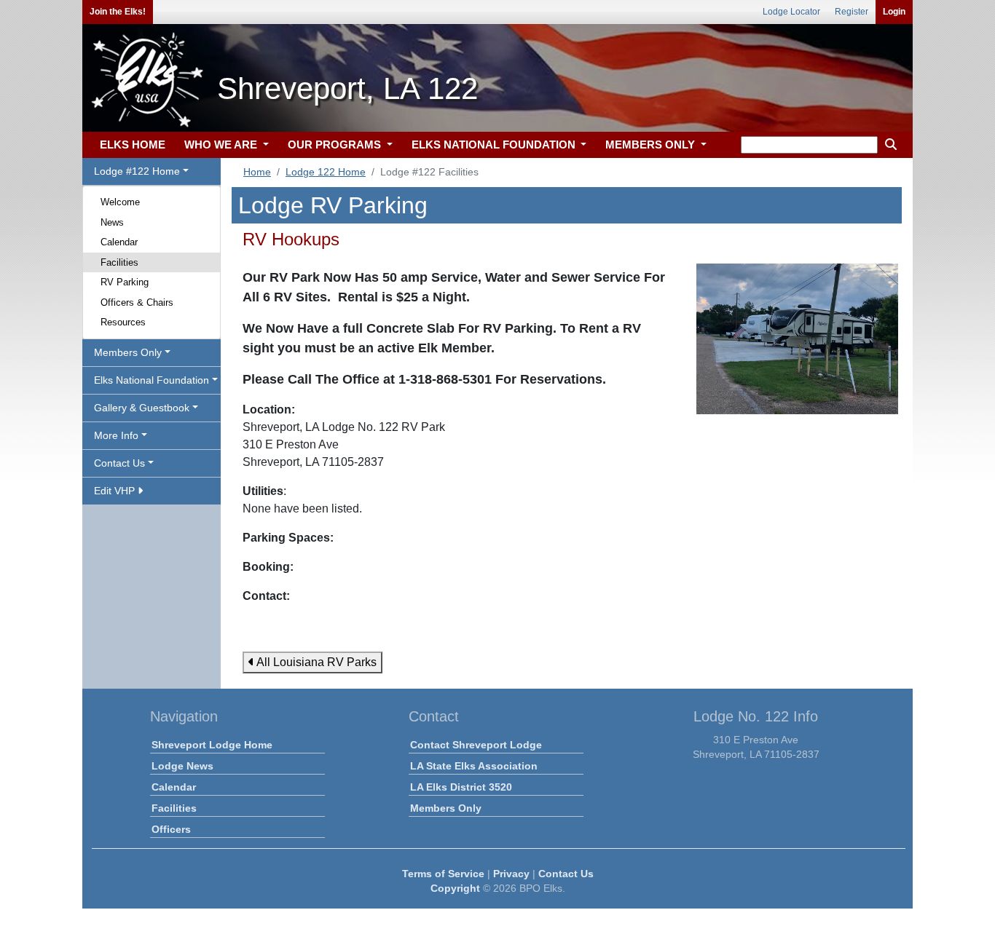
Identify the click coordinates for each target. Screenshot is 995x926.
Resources (123, 322)
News (112, 222)
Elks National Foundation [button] (151, 380)
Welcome (120, 202)
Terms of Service (443, 873)
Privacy (511, 873)
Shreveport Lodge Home (212, 745)
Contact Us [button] (119, 463)
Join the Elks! (118, 12)
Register (851, 12)
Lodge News (182, 766)
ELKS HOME (132, 144)
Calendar (119, 242)
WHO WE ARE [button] (222, 144)
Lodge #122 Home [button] (137, 171)
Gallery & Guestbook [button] (141, 407)
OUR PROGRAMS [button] (336, 144)
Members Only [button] (128, 352)
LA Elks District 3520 (461, 787)
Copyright (455, 888)
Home (257, 172)
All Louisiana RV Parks (315, 662)
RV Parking (125, 282)
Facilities (119, 262)
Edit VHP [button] (116, 490)
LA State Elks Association (474, 766)
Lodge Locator (791, 12)
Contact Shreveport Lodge (476, 745)
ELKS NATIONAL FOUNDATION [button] (495, 144)
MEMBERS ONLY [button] (651, 144)
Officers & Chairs (137, 302)
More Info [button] (116, 435)
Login (894, 12)
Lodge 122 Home (326, 172)
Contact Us (566, 873)
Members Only (445, 808)
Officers (171, 829)
